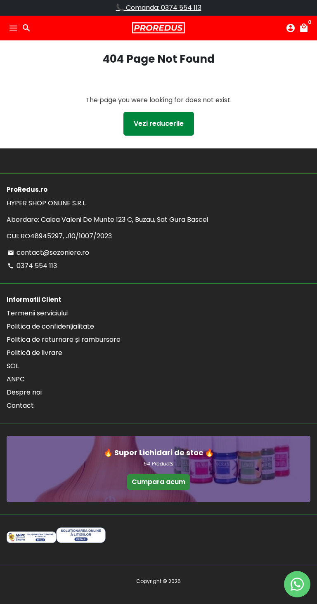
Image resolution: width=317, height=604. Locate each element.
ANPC (16, 379)
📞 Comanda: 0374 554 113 (158, 7)
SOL (13, 366)
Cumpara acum (158, 481)
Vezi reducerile (159, 123)
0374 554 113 (32, 265)
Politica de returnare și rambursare (64, 339)
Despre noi (24, 392)
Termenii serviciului (37, 313)
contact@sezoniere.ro (48, 252)
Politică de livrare (34, 352)
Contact (20, 405)
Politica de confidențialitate (50, 326)
